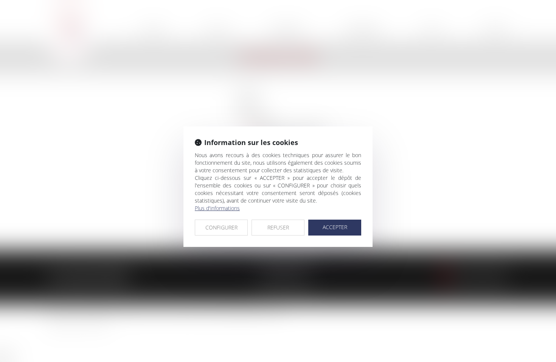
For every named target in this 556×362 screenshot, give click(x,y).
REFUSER (278, 227)
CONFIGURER (221, 227)
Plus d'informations (217, 208)
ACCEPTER (335, 227)
